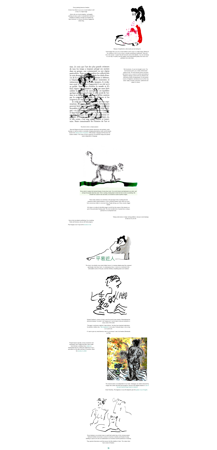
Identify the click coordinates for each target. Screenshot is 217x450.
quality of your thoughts (141, 389)
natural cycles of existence (81, 132)
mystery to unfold (82, 351)
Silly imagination (104, 327)
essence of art (87, 224)
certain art (88, 346)
